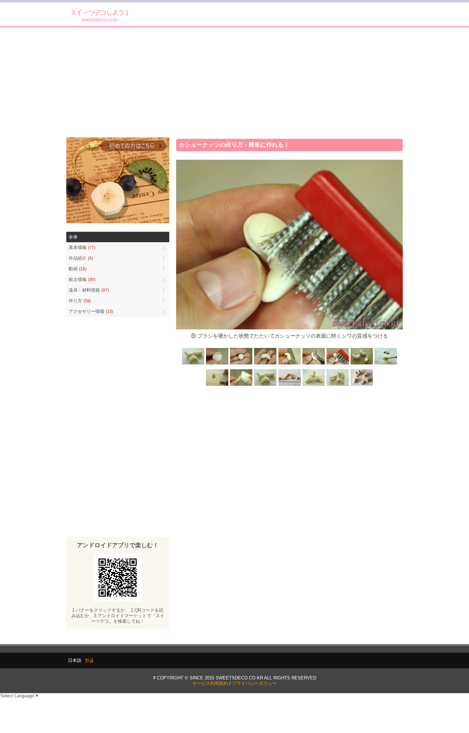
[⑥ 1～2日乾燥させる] (362, 363)
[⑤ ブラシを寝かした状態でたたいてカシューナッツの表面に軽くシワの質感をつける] (337, 363)
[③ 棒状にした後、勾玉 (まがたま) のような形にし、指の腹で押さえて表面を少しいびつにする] (265, 363)
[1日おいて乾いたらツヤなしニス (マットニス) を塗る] (265, 385)
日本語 (74, 660)
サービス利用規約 (210, 683)
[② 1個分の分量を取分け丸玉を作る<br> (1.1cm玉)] (241, 363)
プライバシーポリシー (254, 683)
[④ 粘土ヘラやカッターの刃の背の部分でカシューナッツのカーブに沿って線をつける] (289, 363)
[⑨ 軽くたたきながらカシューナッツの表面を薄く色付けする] (241, 385)
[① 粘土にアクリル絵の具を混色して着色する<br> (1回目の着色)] (217, 363)
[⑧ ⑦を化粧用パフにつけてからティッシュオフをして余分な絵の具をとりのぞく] (217, 385)
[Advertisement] (234, 82)
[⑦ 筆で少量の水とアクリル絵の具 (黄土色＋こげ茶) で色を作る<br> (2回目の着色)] (386, 363)
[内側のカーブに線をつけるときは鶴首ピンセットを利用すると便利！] (313, 363)
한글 (89, 660)
